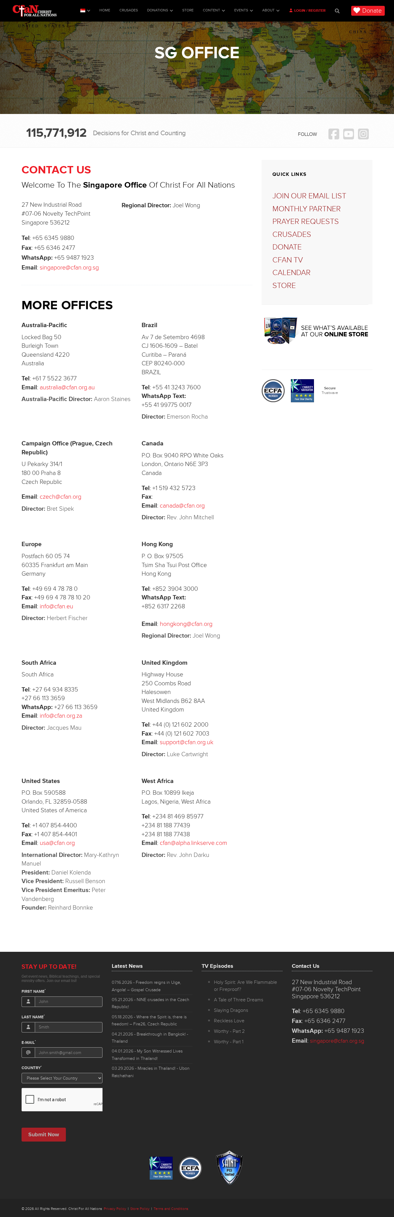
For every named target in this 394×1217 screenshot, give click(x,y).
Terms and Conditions (171, 1209)
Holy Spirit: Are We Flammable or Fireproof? (245, 985)
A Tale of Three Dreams (238, 1000)
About (268, 10)
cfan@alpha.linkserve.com (193, 843)
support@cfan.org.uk (186, 742)
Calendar (291, 273)
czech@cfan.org (60, 497)
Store (188, 10)
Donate (372, 10)
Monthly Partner (306, 209)
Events (241, 10)
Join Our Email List (309, 196)
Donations (157, 10)
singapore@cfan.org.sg (69, 267)
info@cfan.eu (56, 606)
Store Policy (140, 1209)
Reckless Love (229, 1021)
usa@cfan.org (57, 843)
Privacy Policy (115, 1209)
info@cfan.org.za (61, 716)
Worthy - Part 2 (229, 1031)
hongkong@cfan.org (186, 624)
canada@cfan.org (182, 505)
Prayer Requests (305, 221)
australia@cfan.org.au (67, 387)
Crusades (128, 10)
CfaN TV (287, 260)
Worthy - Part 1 (228, 1042)
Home (104, 10)
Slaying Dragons (231, 1010)
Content (211, 10)
